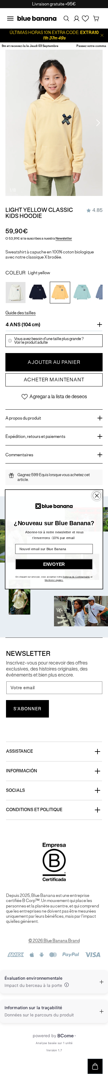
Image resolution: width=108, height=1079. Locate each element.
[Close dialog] (96, 495)
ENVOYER (54, 564)
